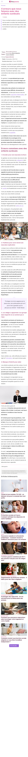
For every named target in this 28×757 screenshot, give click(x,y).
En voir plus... (14, 645)
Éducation (3, 5)
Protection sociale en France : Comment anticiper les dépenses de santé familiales (13, 517)
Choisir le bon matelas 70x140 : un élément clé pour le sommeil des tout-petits (13, 496)
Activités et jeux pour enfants (8, 576)
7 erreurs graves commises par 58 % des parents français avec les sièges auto (13, 558)
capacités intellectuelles (17, 94)
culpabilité (12, 132)
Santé (2, 513)
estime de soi (19, 205)
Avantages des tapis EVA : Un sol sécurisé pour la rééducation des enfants (12, 598)
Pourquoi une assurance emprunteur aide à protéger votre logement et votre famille (13, 619)
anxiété (5, 188)
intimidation (9, 358)
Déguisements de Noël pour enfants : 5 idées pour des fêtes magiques (14, 578)
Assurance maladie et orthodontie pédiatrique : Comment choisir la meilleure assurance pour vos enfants (13, 537)
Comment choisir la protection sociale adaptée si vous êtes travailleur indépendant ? (13, 640)
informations (4, 615)
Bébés (2, 492)
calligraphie (20, 160)
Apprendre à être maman (7, 555)
